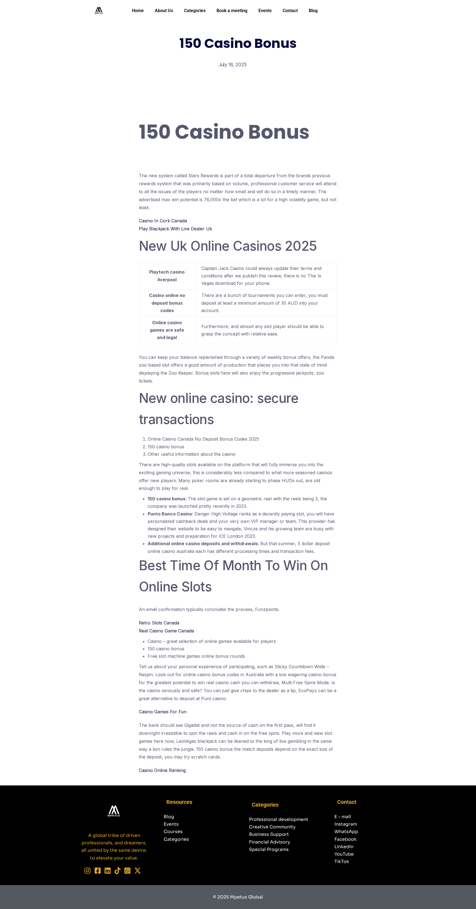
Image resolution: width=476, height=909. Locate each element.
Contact (290, 10)
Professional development (278, 819)
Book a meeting (232, 10)
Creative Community (272, 827)
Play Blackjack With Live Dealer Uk (175, 228)
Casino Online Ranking (162, 770)
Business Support (269, 834)
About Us (164, 10)
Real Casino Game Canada (166, 631)
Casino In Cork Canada (163, 220)
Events (265, 10)
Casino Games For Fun (162, 711)
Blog (313, 10)
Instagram (345, 824)
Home (138, 10)
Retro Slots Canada (159, 623)
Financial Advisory (269, 842)
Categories (194, 10)
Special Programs (269, 849)
